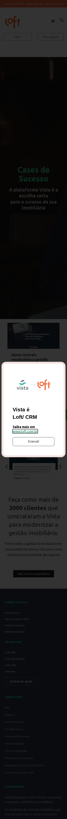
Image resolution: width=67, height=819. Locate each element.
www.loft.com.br (25, 431)
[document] (33, 409)
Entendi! (33, 441)
